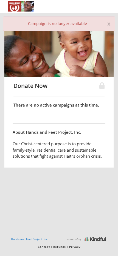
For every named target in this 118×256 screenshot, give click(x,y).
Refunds (59, 247)
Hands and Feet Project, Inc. (29, 239)
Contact (44, 247)
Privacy (74, 247)
